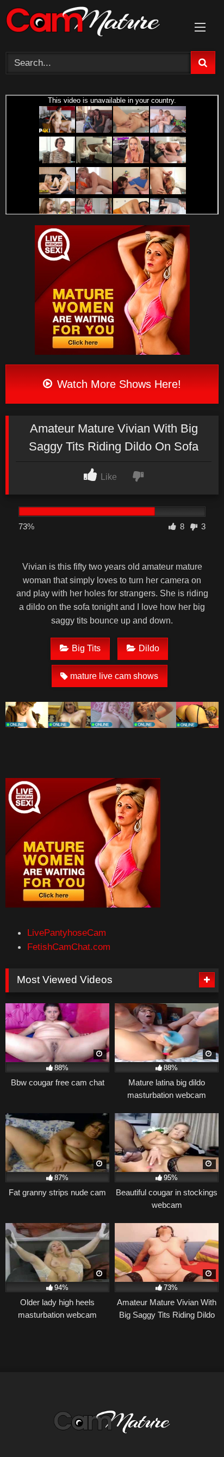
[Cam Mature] (91, 23)
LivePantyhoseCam (66, 932)
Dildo (149, 648)
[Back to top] (189, 1423)
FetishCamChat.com (68, 946)
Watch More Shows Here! (117, 384)
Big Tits (86, 648)
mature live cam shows (114, 676)
